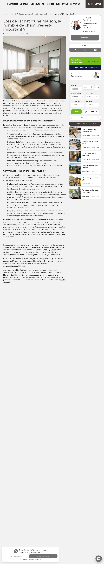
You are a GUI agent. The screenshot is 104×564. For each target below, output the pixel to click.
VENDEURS (35, 4)
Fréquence (89, 101)
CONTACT (73, 4)
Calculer (76, 112)
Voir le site (85, 118)
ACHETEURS (24, 4)
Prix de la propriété (73, 84)
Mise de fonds (86, 84)
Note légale (76, 118)
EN (79, 4)
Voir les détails (95, 118)
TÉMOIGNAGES (48, 4)
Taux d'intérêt (90, 93)
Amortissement (75, 101)
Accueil (5, 14)
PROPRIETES (12, 4)
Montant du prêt (76, 93)
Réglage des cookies (16, 556)
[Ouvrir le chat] (98, 558)
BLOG (58, 4)
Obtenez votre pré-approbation (85, 68)
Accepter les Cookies (43, 556)
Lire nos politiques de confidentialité (30, 559)
